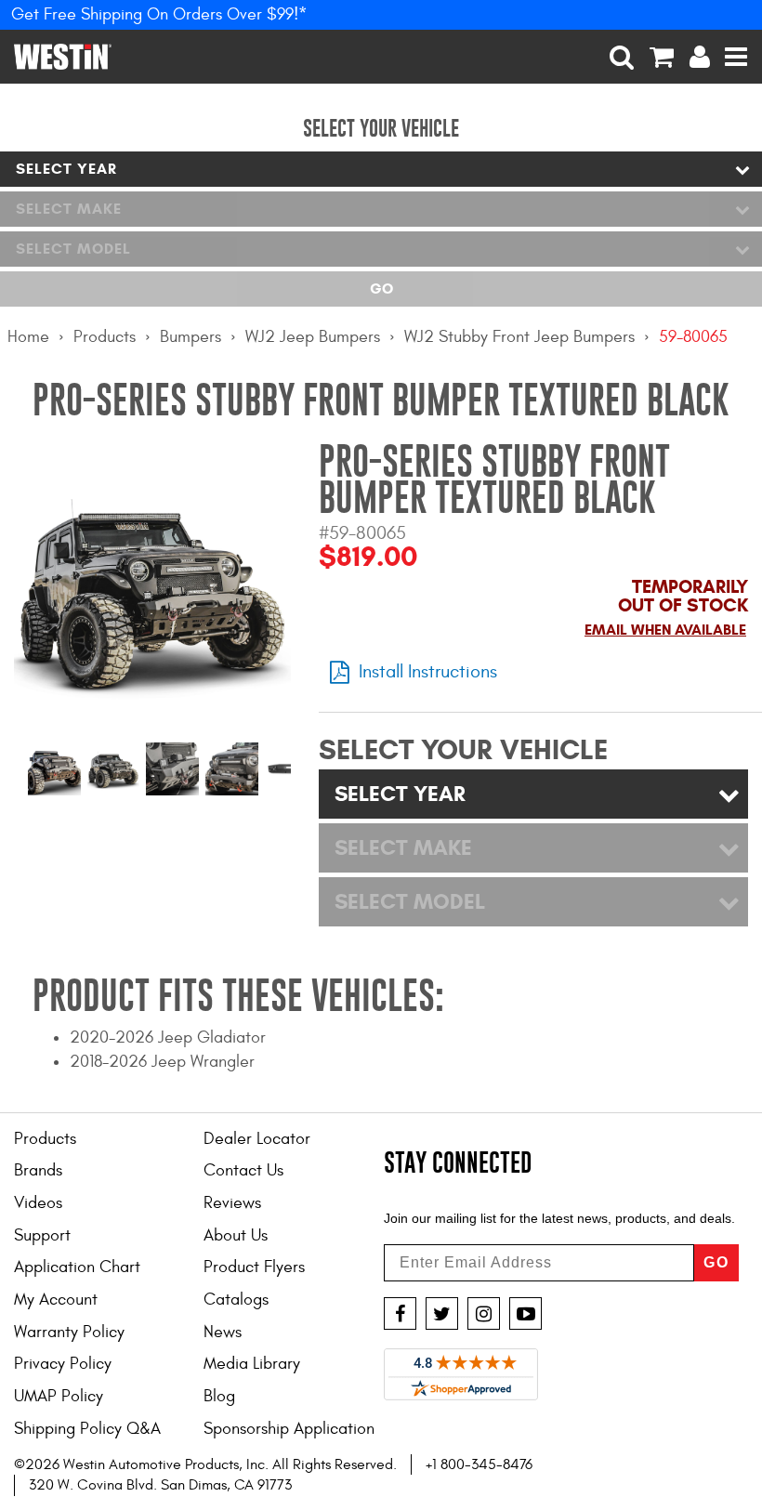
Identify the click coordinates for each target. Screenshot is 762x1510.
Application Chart (77, 1267)
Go (381, 288)
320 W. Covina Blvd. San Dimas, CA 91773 (160, 1485)
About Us (236, 1235)
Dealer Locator (257, 1139)
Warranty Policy (69, 1332)
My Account (56, 1299)
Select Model (73, 248)
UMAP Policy (58, 1396)
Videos (38, 1203)
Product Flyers (254, 1267)
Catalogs (236, 1299)
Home (28, 337)
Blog (219, 1396)
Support (42, 1235)
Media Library (252, 1363)
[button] (622, 57)
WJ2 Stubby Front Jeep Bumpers (519, 337)
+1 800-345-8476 (479, 1464)
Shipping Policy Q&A (87, 1428)
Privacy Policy (63, 1363)
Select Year (66, 168)
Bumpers (190, 337)
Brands (38, 1170)
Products (104, 337)
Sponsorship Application (289, 1428)
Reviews (232, 1203)
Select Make (69, 208)
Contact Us (243, 1170)
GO (716, 1262)
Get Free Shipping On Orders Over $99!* (159, 14)
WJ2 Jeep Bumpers (312, 337)
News (223, 1332)
